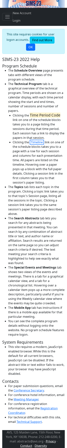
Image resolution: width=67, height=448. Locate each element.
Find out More (42, 40)
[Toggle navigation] (7, 16)
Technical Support (29, 422)
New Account (22, 13)
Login (16, 20)
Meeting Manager (26, 399)
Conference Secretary (29, 390)
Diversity (41, 446)
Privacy (51, 441)
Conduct (26, 446)
